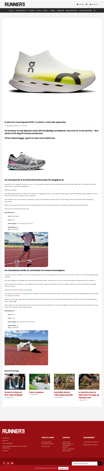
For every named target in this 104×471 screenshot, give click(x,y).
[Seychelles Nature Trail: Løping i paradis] (64, 374)
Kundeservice (5, 438)
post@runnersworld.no (93, 442)
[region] (52, 468)
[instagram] (8, 463)
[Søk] (94, 10)
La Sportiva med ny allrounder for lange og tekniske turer (89, 395)
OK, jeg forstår (63, 468)
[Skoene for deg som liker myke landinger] (15, 374)
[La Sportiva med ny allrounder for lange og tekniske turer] (89, 374)
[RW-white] (13, 430)
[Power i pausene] (39, 374)
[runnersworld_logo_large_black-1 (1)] (15, 3)
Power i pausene (36, 392)
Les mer (55, 468)
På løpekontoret (17, 293)
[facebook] (4, 463)
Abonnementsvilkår (7, 443)
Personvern (5, 440)
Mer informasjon (46, 446)
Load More (52, 412)
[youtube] (12, 463)
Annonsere (5, 450)
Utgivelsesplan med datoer (90, 444)
